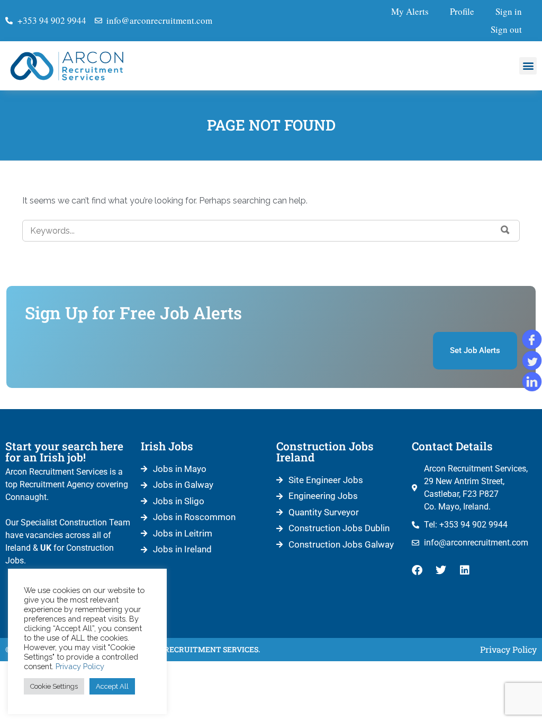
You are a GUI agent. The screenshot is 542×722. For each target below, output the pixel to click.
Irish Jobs (167, 446)
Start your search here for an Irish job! (64, 452)
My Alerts (410, 11)
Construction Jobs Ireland (325, 452)
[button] (528, 66)
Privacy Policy (80, 666)
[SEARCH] (505, 230)
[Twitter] (440, 570)
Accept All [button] (112, 686)
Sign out (506, 29)
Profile (462, 11)
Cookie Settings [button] (54, 686)
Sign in (508, 11)
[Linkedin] (464, 570)
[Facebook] (417, 570)
